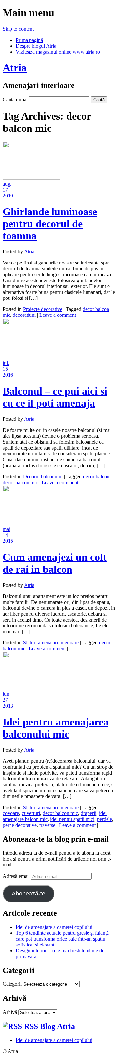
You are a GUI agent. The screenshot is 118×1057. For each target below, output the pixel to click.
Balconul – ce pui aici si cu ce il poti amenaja (55, 397)
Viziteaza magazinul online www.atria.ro (58, 52)
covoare (11, 813)
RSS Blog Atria (49, 1026)
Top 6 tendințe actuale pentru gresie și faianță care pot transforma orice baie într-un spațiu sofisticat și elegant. (62, 938)
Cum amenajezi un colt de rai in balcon (55, 563)
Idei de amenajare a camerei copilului (54, 927)
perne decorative (20, 825)
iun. (6, 694)
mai (6, 529)
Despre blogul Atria (36, 46)
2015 (8, 541)
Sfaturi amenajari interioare (51, 642)
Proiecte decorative (42, 309)
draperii (88, 813)
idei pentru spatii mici (72, 819)
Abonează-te (28, 893)
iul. (6, 363)
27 (5, 700)
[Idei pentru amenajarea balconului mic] (31, 688)
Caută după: (15, 99)
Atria (15, 68)
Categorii (12, 984)
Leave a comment (57, 315)
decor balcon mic (20, 482)
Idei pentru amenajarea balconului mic (55, 728)
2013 (8, 705)
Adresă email (17, 876)
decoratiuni (24, 315)
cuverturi (31, 813)
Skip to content (18, 29)
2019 (8, 195)
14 (5, 535)
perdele (104, 819)
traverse (47, 825)
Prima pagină (29, 40)
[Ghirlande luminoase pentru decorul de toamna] (31, 178)
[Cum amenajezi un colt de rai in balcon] (31, 523)
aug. (7, 184)
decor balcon (96, 476)
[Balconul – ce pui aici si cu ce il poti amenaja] (31, 357)
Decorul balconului (43, 476)
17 (5, 190)
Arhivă (10, 1012)
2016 (8, 375)
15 (5, 369)
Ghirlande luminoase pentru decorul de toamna (50, 224)
